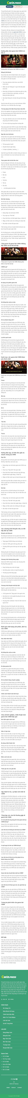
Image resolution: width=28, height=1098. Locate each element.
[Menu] (2, 2)
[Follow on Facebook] (11, 1079)
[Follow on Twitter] (15, 1079)
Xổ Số (6, 1056)
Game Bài (7, 1064)
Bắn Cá (6, 1069)
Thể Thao (6, 1059)
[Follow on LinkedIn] (16, 1079)
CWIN (2, 21)
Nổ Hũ (6, 1067)
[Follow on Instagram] (13, 1079)
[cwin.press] (14, 2)
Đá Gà (6, 1061)
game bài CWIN (18, 32)
